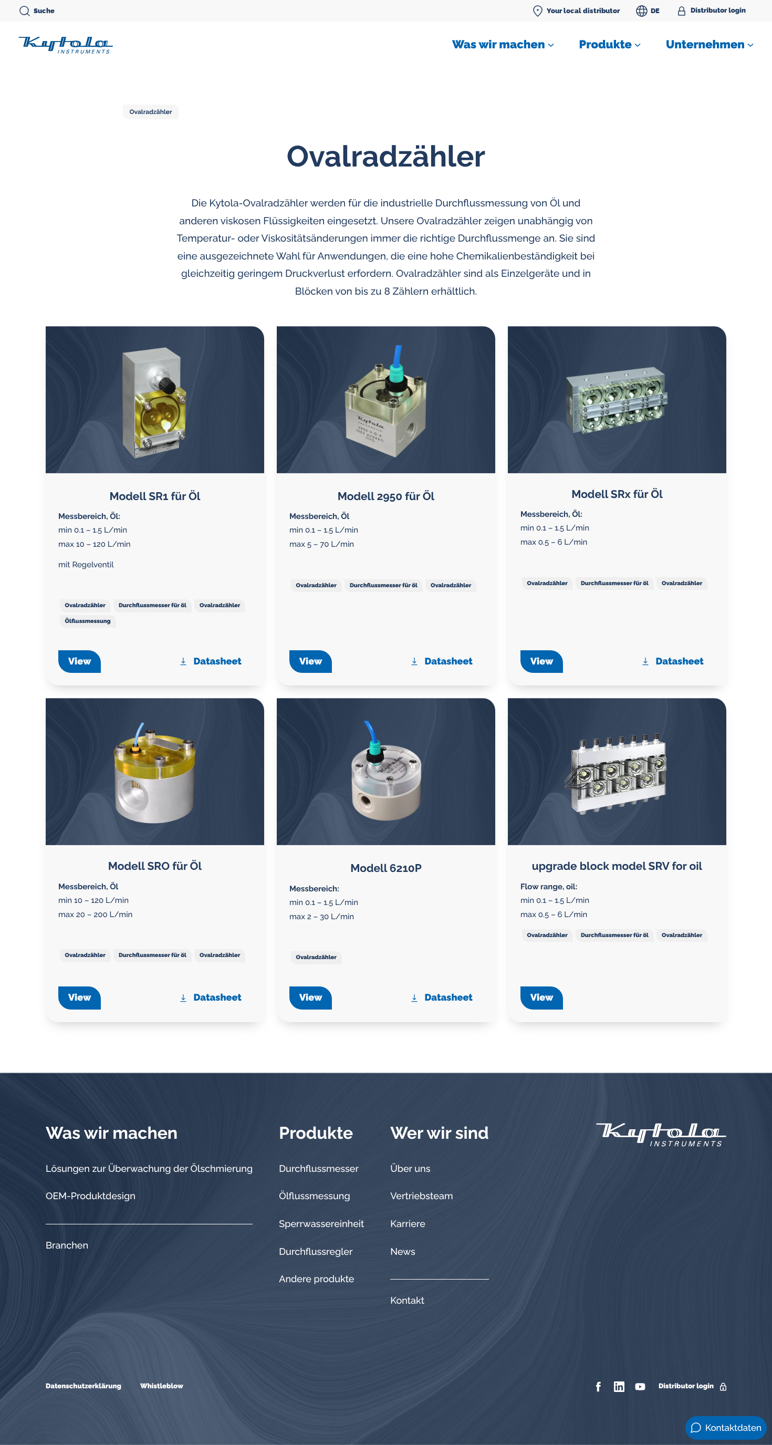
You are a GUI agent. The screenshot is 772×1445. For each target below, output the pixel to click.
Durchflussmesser (319, 1168)
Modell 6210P (386, 868)
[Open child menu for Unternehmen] (750, 45)
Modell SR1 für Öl (155, 496)
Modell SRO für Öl (155, 865)
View (79, 661)
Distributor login (718, 11)
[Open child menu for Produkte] (637, 45)
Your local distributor (583, 11)
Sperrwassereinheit (321, 1224)
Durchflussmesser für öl (152, 605)
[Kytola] (65, 44)
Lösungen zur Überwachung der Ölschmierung (149, 1168)
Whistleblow (161, 1386)
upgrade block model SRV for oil (617, 865)
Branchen (67, 1245)
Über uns (410, 1168)
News (402, 1251)
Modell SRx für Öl (617, 494)
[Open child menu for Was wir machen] (551, 45)
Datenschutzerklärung (83, 1386)
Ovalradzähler (150, 112)
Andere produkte (316, 1279)
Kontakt (407, 1300)
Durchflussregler (315, 1251)
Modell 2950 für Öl (386, 496)
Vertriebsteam (421, 1196)
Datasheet (218, 661)
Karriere (407, 1224)
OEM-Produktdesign (90, 1196)
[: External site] (599, 1386)
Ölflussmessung (88, 621)
